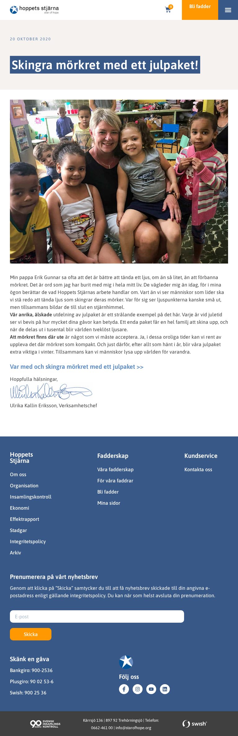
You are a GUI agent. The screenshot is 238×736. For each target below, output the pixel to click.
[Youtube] (151, 689)
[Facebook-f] (124, 689)
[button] (228, 10)
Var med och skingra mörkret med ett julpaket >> (76, 366)
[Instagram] (138, 689)
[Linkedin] (165, 689)
